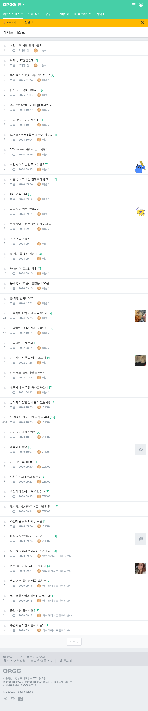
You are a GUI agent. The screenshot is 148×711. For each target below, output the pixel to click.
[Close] (142, 22)
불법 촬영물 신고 (41, 660)
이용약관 (9, 657)
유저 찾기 (34, 14)
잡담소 (100, 14)
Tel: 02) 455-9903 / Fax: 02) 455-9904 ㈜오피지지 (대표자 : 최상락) (37, 681)
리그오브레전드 (13, 14)
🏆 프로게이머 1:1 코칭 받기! (18, 22)
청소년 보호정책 (14, 660)
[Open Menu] (141, 4)
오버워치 (64, 14)
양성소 (49, 14)
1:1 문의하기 (67, 660)
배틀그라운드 (83, 14)
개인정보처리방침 (32, 657)
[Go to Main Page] (9, 4)
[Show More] (21, 4)
